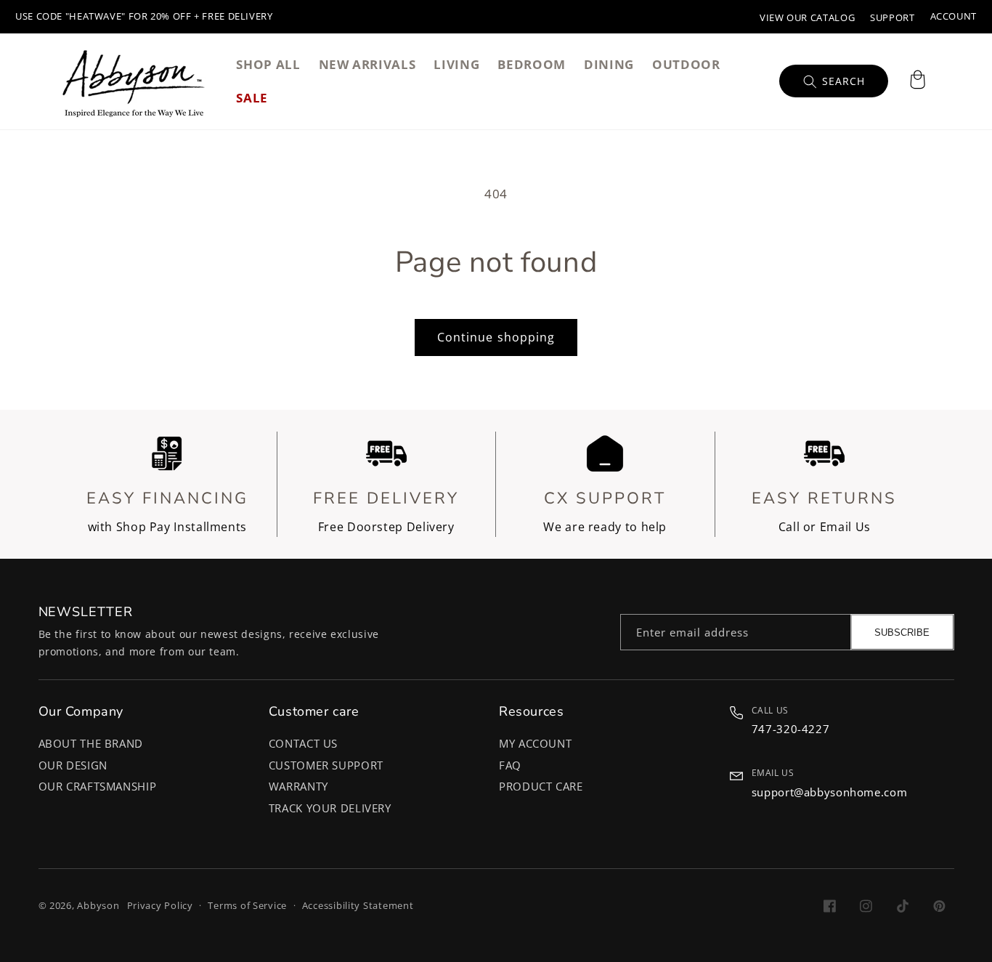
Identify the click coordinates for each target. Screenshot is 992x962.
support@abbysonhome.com (830, 792)
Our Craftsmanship (97, 786)
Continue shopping (496, 337)
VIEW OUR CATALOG (807, 18)
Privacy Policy (160, 906)
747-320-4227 (791, 729)
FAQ (510, 765)
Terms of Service (247, 906)
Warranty (298, 786)
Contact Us (303, 743)
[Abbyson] (133, 81)
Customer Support (326, 765)
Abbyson (98, 906)
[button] (917, 81)
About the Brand (90, 743)
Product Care (541, 786)
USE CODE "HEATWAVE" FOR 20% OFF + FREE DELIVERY (144, 16)
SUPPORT (892, 18)
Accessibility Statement (358, 906)
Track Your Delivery (330, 808)
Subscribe (902, 632)
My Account (535, 743)
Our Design (72, 765)
